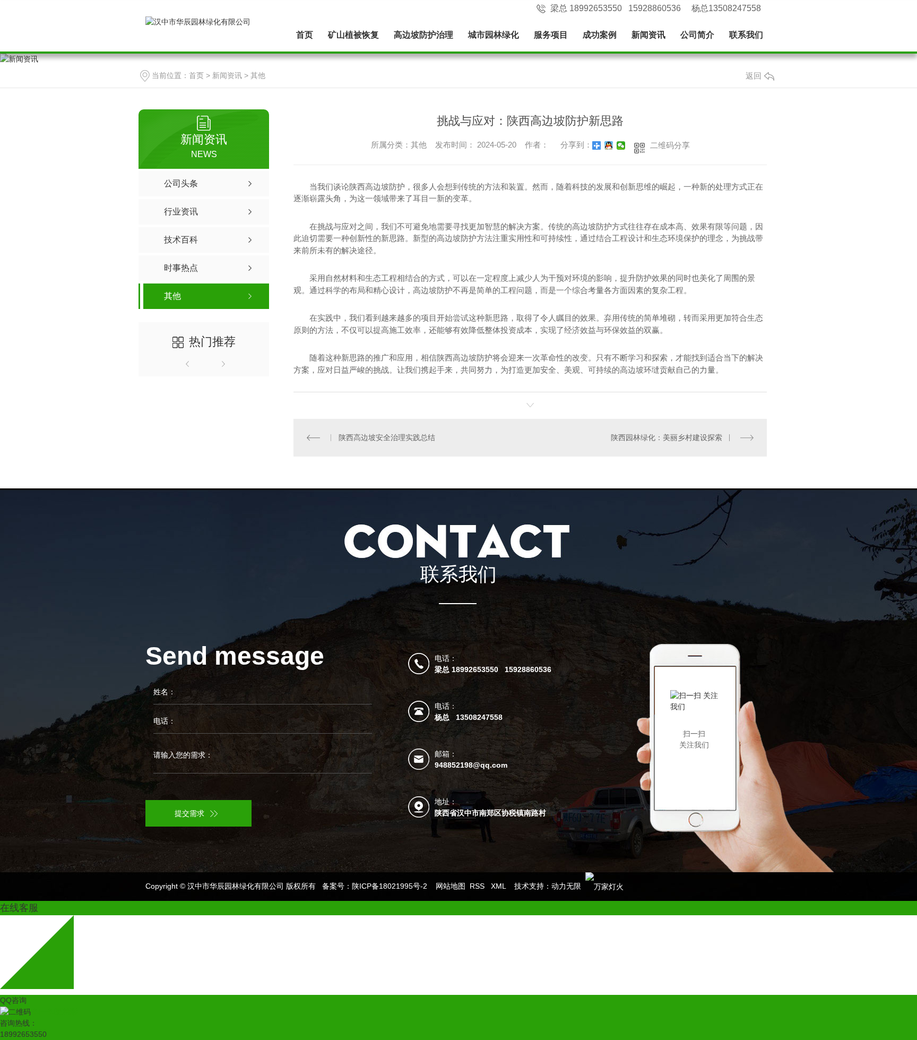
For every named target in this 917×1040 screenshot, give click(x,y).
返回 (754, 75)
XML (499, 886)
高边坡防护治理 (423, 34)
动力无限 (566, 886)
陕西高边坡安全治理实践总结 (387, 437)
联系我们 (746, 34)
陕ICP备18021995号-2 (389, 886)
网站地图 (450, 886)
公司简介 (697, 34)
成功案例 (600, 34)
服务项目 (551, 34)
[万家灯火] (604, 886)
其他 (257, 75)
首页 (304, 34)
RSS (478, 886)
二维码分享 (670, 145)
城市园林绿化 (493, 34)
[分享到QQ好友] (608, 145)
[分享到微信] (621, 145)
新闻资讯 (648, 34)
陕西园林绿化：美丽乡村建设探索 (666, 437)
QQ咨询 (13, 1000)
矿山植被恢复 (353, 34)
